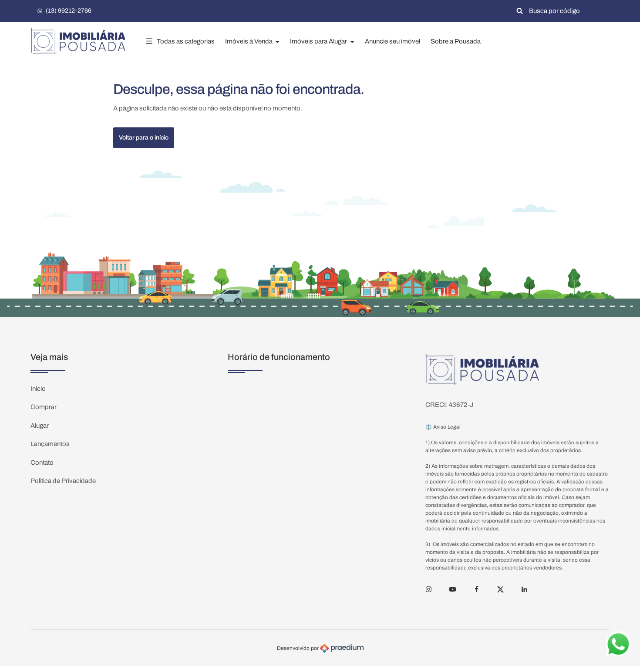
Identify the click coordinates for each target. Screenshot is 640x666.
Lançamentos (50, 443)
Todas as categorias (186, 41)
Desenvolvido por (298, 648)
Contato (42, 462)
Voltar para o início (143, 137)
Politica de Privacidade (63, 480)
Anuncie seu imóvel (392, 41)
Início (38, 388)
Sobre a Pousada (456, 41)
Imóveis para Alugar (319, 41)
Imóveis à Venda (249, 41)
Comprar (43, 406)
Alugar (39, 425)
